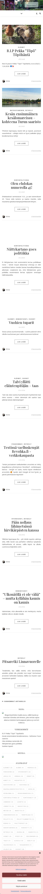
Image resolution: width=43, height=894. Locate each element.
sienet (7, 836)
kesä (31, 789)
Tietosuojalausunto (25, 891)
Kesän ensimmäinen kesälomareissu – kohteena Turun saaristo (21, 117)
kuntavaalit (29, 797)
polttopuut (21, 823)
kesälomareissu (26, 793)
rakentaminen (11, 827)
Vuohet (32, 319)
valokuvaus (10, 845)
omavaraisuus (11, 815)
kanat (30, 776)
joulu (7, 776)
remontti (26, 827)
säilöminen (32, 836)
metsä (7, 810)
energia (32, 767)
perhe (7, 823)
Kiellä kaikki (22, 880)
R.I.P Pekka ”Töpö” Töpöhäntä (21, 52)
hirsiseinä (9, 772)
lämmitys (9, 806)
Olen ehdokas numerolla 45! (21, 185)
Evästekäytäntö (15, 891)
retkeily (8, 832)
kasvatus (20, 780)
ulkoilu (18, 840)
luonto (21, 802)
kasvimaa (24, 785)
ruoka (21, 832)
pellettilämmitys (25, 819)
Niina (8, 81)
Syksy (19, 836)
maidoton (23, 806)
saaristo (33, 832)
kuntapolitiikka (12, 797)
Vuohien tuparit (21, 322)
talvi (7, 840)
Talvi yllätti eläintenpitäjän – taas (21, 383)
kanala (19, 776)
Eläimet (21, 47)
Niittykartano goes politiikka (21, 251)
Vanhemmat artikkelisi (15, 701)
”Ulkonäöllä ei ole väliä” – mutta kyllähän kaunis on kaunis (21, 598)
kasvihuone (10, 785)
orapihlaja (27, 815)
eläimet (8, 767)
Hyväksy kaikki (21, 875)
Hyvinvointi (17, 519)
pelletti (8, 819)
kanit (7, 780)
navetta (19, 810)
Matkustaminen (17, 110)
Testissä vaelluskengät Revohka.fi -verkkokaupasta (21, 451)
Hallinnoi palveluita (21, 869)
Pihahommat (17, 444)
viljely (8, 849)
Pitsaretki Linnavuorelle (21, 661)
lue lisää (21, 74)
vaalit (31, 840)
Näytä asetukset (21, 886)
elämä (20, 767)
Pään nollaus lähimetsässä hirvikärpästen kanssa (21, 526)
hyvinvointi (24, 772)
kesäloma (9, 793)
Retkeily (29, 110)
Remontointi (22, 319)
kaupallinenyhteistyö (14, 789)
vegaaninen (26, 845)
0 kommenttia (36, 81)
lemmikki (8, 802)
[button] (40, 853)
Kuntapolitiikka (21, 180)
